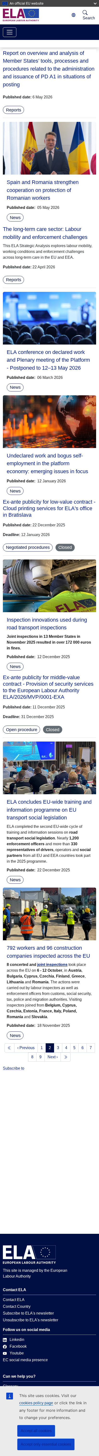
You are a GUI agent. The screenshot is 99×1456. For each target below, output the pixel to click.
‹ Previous (26, 1048)
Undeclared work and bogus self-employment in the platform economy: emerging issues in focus (47, 463)
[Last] (66, 1057)
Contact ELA (14, 1300)
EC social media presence (25, 1360)
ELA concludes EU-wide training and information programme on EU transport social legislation (49, 810)
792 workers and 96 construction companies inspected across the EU (48, 952)
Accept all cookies (36, 1431)
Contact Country (17, 1306)
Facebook (18, 1346)
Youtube (17, 1353)
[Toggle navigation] (9, 32)
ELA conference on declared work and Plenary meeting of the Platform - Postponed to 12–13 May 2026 (48, 360)
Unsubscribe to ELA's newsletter (30, 1320)
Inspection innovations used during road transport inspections (47, 624)
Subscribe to (13, 1068)
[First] (9, 1047)
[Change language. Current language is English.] (73, 15)
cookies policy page (36, 1403)
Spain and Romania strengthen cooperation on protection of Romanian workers (43, 190)
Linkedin (17, 1340)
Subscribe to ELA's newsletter (28, 1313)
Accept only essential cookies (46, 1444)
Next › (53, 1057)
